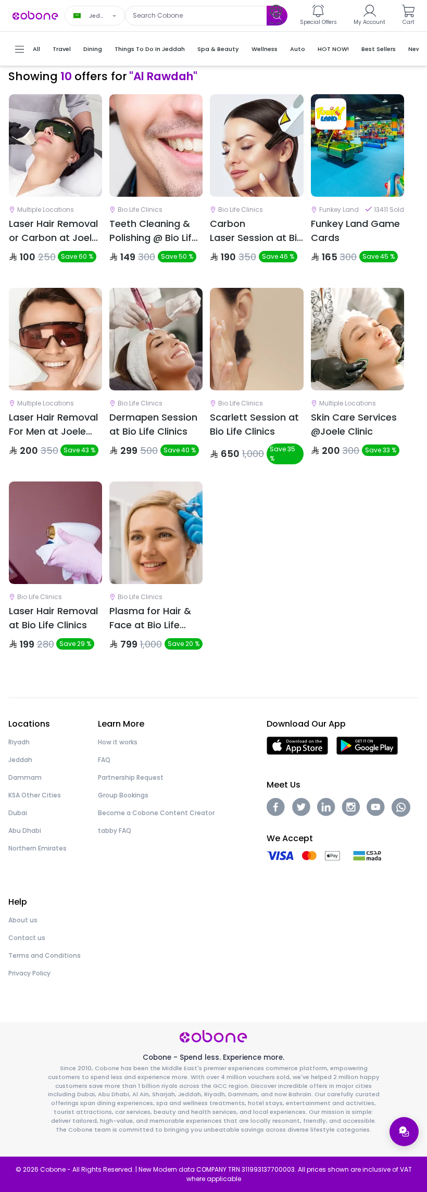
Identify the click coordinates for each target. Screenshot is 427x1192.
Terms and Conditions (44, 955)
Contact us (26, 937)
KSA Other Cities (34, 795)
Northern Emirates (37, 848)
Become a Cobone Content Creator (156, 812)
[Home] (35, 15)
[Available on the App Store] (297, 745)
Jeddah (20, 759)
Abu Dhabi (24, 830)
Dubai (17, 812)
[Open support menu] (404, 1131)
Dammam (25, 777)
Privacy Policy (29, 973)
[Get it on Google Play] (367, 745)
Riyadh (19, 742)
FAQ (104, 759)
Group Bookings (123, 795)
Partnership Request (131, 777)
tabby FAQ (114, 830)
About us (22, 920)
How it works (117, 742)
